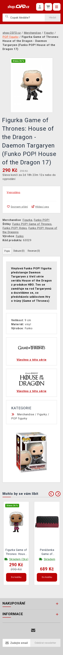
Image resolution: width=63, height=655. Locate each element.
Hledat (52, 17)
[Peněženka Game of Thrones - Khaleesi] (47, 521)
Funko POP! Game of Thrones (32, 224)
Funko (20, 236)
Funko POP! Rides (15, 228)
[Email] (33, 630)
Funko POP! (42, 220)
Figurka (27, 220)
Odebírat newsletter (45, 642)
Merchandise (25, 414)
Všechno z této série (32, 359)
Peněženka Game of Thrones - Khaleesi (47, 552)
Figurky (42, 414)
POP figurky (19, 418)
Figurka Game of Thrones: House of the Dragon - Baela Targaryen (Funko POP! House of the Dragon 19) (16, 552)
